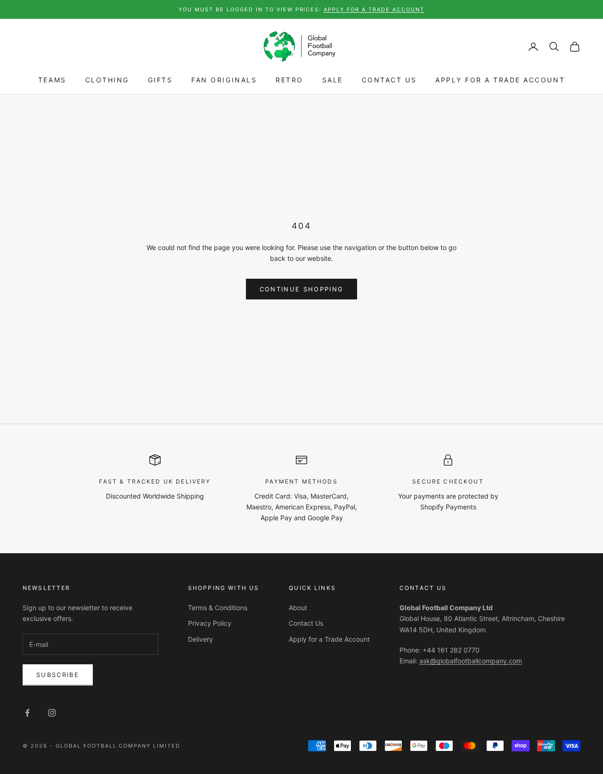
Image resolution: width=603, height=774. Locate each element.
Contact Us (389, 80)
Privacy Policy (209, 623)
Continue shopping (302, 289)
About (298, 608)
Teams (52, 80)
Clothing (107, 80)
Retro (289, 80)
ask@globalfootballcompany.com (470, 661)
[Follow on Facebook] (27, 713)
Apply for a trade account (374, 9)
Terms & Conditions (217, 608)
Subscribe (57, 674)
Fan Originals (224, 80)
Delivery (200, 639)
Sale (332, 80)
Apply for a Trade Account (500, 80)
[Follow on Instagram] (52, 713)
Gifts (160, 80)
